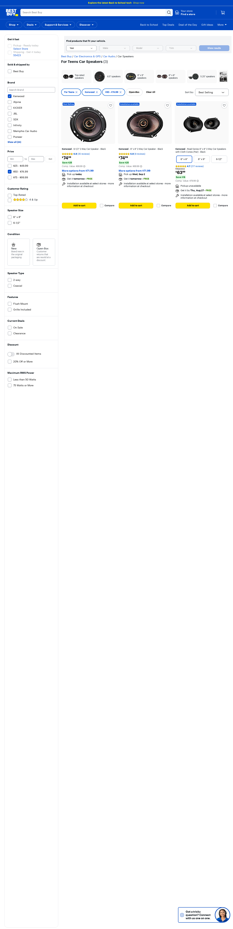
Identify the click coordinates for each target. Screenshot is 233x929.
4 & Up (33, 199)
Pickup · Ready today (25, 45)
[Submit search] (169, 12)
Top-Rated (19, 194)
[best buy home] (12, 12)
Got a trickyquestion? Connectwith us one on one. (198, 915)
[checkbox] (71, 92)
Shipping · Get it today (27, 52)
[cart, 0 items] (223, 12)
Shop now (138, 2)
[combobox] (81, 48)
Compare (109, 205)
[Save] (111, 105)
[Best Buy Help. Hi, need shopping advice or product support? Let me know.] (222, 915)
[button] (185, 12)
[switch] (11, 354)
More (221, 24)
